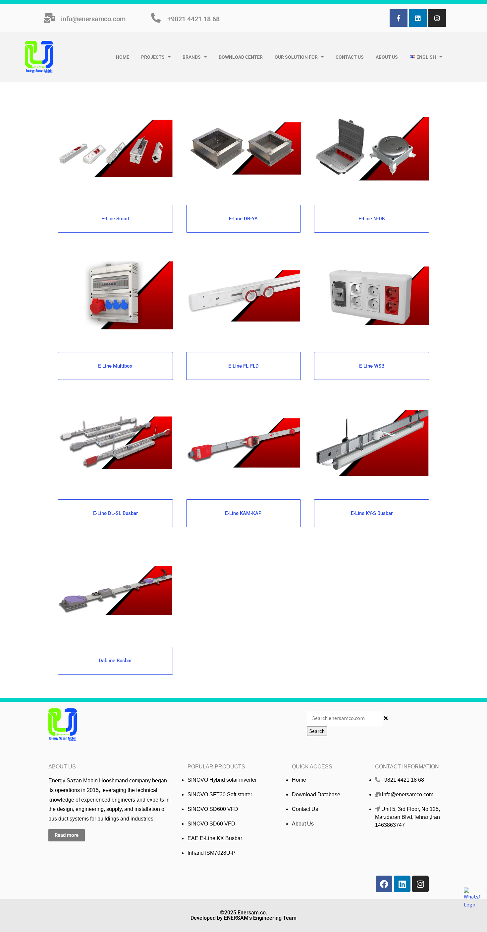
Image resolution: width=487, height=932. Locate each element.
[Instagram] (437, 18)
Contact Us (350, 57)
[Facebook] (384, 884)
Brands (192, 57)
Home (122, 57)
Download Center (241, 57)
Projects (153, 57)
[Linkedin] (418, 18)
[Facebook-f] (398, 18)
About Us (387, 57)
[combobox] (345, 718)
